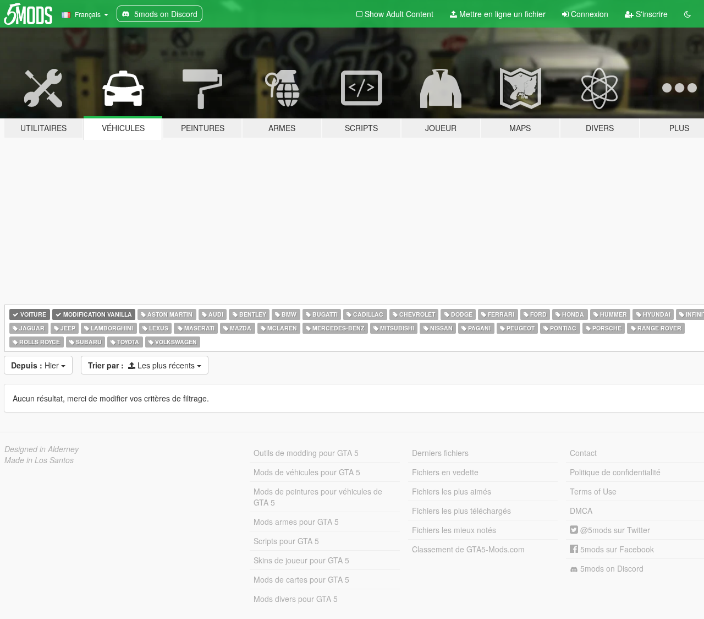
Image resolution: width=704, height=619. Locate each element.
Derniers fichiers (440, 452)
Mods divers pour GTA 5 (296, 598)
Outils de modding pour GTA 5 (306, 452)
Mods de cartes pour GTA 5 (301, 579)
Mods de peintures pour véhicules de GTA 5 (318, 497)
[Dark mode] (687, 14)
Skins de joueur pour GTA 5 (301, 560)
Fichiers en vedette (445, 471)
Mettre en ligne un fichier (501, 13)
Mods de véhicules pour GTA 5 (307, 471)
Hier (36, 365)
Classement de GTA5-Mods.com (468, 549)
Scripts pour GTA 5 (286, 540)
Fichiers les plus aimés (451, 491)
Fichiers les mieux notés (454, 529)
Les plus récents (142, 365)
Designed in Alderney (41, 448)
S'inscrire (651, 13)
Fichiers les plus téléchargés (461, 510)
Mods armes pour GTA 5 (296, 521)
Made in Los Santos (39, 459)
